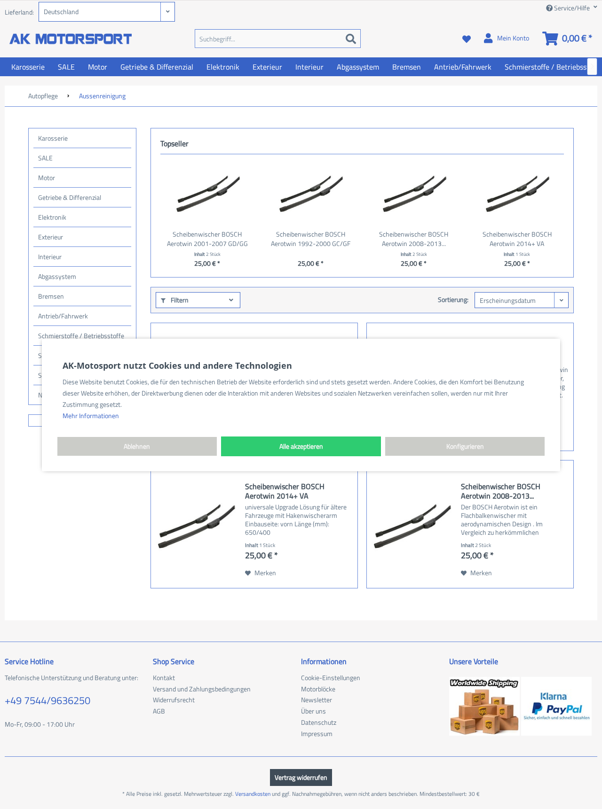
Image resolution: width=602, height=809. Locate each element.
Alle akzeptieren (301, 446)
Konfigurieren (465, 446)
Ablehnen (137, 446)
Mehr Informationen (91, 415)
